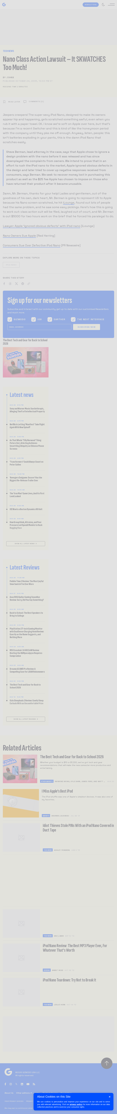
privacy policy (76, 1104)
